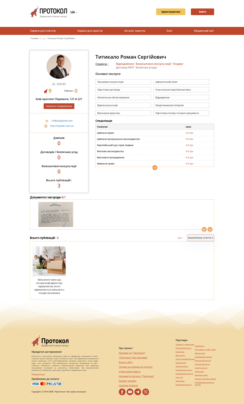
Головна (35, 38)
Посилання (180, 381)
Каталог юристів (134, 30)
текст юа (179, 377)
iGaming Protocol (128, 385)
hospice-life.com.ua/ (203, 360)
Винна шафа (200, 353)
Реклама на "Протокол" (132, 352)
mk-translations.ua (202, 364)
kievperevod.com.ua (184, 385)
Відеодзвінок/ (125, 64)
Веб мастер (180, 355)
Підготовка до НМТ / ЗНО (205, 350)
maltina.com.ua (201, 368)
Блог (169, 30)
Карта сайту (126, 362)
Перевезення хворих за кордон (204, 383)
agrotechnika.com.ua (184, 370)
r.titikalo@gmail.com (62, 120)
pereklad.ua (199, 346)
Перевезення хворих (203, 357)
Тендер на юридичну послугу (136, 366)
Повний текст (38, 374)
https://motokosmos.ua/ (185, 359)
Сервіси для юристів (90, 30)
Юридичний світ (204, 30)
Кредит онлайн (127, 380)
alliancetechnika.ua (183, 348)
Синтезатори (181, 363)
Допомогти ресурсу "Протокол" (136, 376)
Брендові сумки (201, 375)
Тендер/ (178, 64)
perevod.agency (182, 366)
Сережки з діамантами (185, 344)
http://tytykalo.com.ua (62, 126)
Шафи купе (199, 371)
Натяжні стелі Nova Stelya (205, 379)
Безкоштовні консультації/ (153, 64)
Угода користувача (129, 371)
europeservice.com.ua (184, 374)
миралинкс (180, 352)
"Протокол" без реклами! (133, 357)
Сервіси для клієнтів (43, 30)
